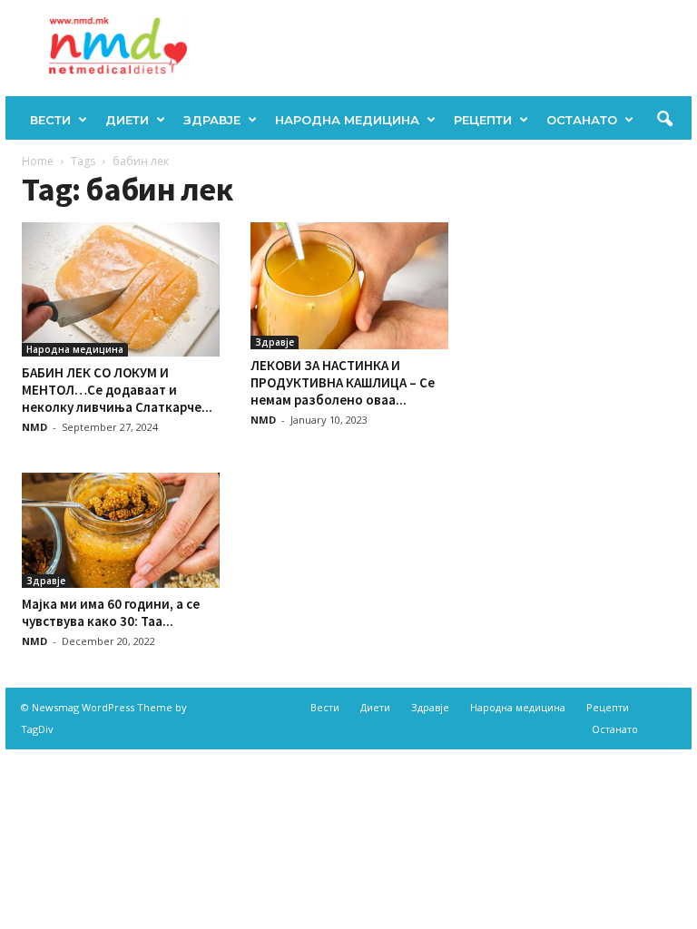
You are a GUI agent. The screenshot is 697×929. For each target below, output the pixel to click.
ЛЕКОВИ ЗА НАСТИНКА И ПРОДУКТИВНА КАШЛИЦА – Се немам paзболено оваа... (342, 382)
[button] (664, 120)
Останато (581, 119)
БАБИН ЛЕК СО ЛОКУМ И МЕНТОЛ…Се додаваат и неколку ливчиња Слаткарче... (117, 390)
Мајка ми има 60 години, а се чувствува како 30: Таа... (111, 612)
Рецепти (483, 119)
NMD (34, 427)
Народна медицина (347, 119)
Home (38, 161)
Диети (127, 119)
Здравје (212, 119)
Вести (50, 119)
